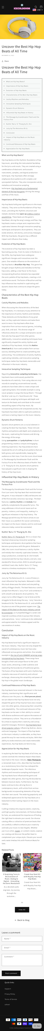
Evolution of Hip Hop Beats (16, 90)
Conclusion (10, 133)
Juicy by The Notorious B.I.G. (17, 128)
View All (22, 909)
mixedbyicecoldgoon (19, 1028)
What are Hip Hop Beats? (15, 81)
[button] (3, 7)
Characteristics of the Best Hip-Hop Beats (21, 95)
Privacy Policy (10, 994)
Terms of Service (11, 999)
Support (8, 989)
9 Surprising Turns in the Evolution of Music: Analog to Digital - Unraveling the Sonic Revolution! (11, 878)
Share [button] (6, 61)
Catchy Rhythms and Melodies (17, 99)
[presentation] (21, 902)
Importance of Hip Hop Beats (17, 86)
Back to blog (23, 920)
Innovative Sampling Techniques (18, 104)
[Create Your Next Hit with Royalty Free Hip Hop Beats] (32, 862)
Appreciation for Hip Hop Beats (18, 149)
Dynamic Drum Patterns (15, 108)
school (7, 1004)
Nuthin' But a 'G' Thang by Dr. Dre (18, 124)
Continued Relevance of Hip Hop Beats (20, 144)
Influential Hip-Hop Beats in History (19, 113)
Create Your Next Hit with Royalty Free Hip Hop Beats (32, 876)
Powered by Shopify (29, 1028)
